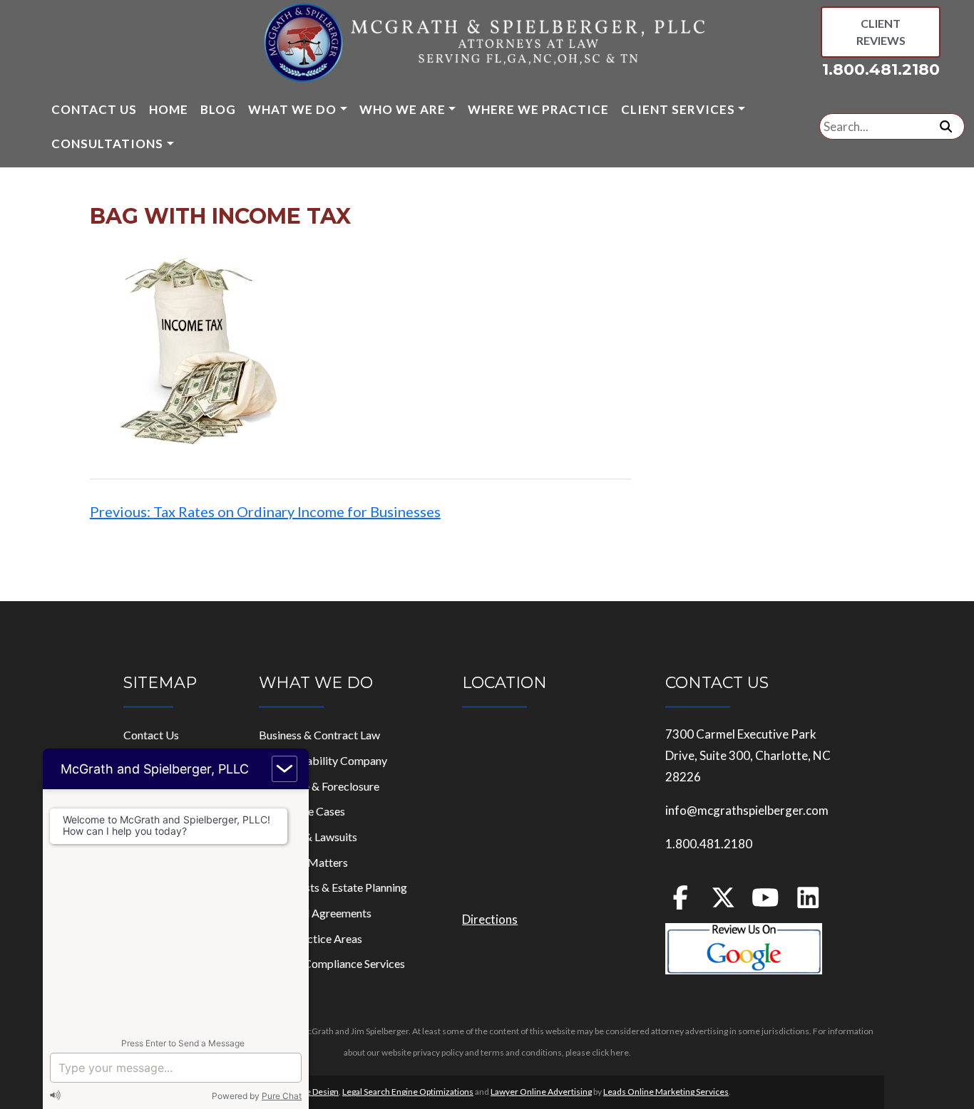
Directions (490, 919)
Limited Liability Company (323, 760)
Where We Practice (538, 109)
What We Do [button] (292, 109)
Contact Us (94, 109)
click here (610, 1052)
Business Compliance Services (332, 963)
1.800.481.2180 (881, 69)
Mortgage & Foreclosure (319, 786)
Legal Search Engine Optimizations (407, 1091)
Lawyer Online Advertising (541, 1091)
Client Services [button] (678, 109)
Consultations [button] (107, 143)
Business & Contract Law (319, 734)
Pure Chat (282, 1095)
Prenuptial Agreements (315, 913)
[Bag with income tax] (197, 348)
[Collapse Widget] (284, 769)
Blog (218, 109)
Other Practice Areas (310, 938)
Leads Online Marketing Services (666, 1091)
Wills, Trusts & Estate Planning (333, 887)
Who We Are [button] (402, 109)
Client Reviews (881, 31)
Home (168, 109)
